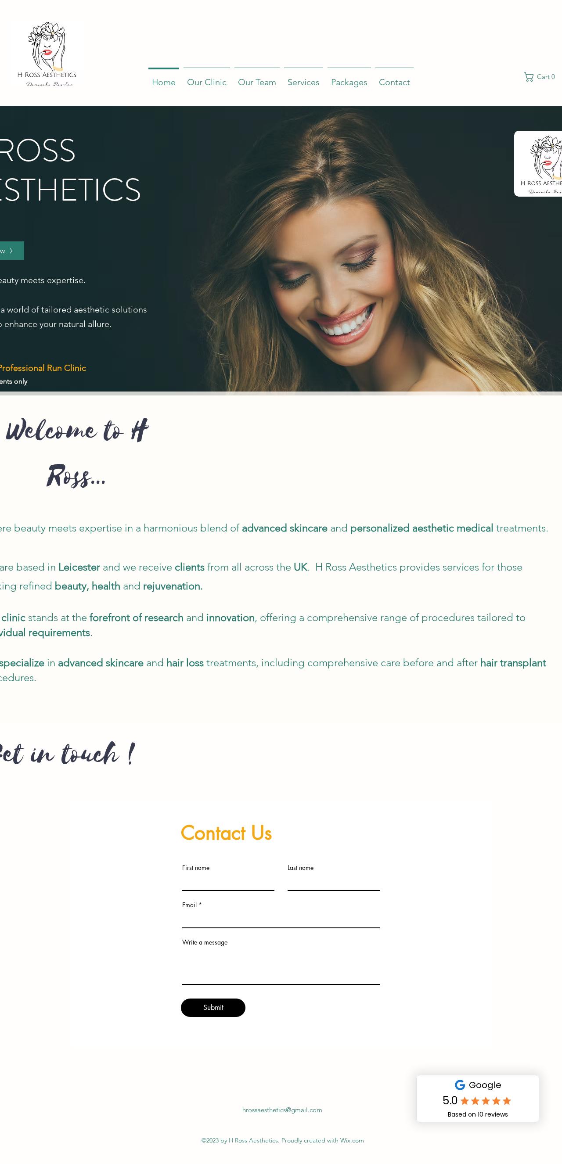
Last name (300, 868)
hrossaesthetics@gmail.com (282, 1110)
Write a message (204, 942)
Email (189, 905)
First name (195, 868)
